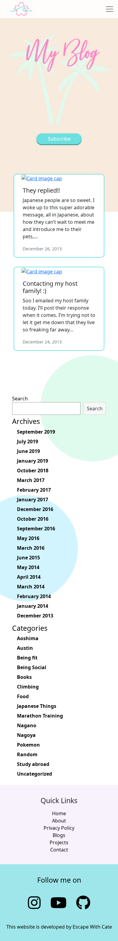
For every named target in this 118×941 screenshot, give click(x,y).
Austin (25, 648)
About (59, 820)
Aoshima (27, 638)
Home (59, 813)
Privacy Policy (59, 828)
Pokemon (28, 744)
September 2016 (36, 528)
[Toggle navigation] (109, 9)
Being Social (31, 667)
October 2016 (32, 519)
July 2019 (27, 441)
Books (24, 677)
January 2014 (32, 606)
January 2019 (32, 460)
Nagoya (26, 735)
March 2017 (30, 480)
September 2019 (36, 431)
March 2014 (30, 586)
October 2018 (32, 470)
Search (20, 398)
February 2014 (34, 596)
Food (23, 696)
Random (27, 754)
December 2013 (35, 615)
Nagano (26, 725)
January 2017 (32, 499)
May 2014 (28, 567)
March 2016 (30, 548)
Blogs (59, 835)
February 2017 (34, 490)
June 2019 (28, 451)
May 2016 (28, 538)
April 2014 (29, 577)
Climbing (28, 686)
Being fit (27, 657)
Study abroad (33, 764)
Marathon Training (40, 715)
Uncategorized (34, 773)
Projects (59, 842)
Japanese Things (36, 706)
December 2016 (35, 509)
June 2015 (28, 557)
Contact (59, 849)
